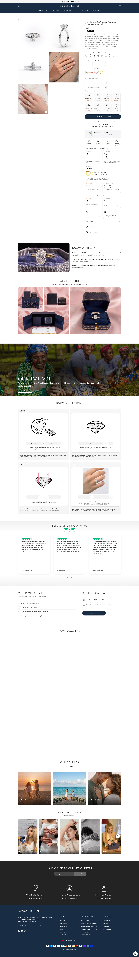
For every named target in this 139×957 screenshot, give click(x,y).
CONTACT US (63, 926)
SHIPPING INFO (85, 920)
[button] (91, 78)
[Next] (46, 99)
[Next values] (111, 497)
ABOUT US (63, 920)
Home (19, 19)
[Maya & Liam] (34, 788)
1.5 (90, 64)
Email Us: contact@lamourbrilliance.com (99, 605)
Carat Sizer (63, 932)
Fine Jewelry (69, 10)
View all (69, 766)
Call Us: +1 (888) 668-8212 (95, 600)
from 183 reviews (69, 531)
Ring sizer (63, 935)
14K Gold (90, 72)
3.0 (104, 64)
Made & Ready (83, 10)
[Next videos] (118, 836)
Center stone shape (96, 52)
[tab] (28, 443)
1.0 (86, 64)
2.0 (95, 64)
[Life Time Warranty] (104, 888)
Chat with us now (94, 613)
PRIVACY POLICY (85, 935)
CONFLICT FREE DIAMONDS (89, 926)
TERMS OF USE (85, 932)
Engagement (43, 10)
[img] (69, 529)
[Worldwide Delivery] (35, 888)
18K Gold (101, 72)
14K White (86, 72)
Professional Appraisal (89, 929)
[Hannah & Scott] (104, 788)
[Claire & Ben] (69, 788)
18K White (97, 72)
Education (95, 10)
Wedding (56, 10)
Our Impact (63, 923)
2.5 (99, 64)
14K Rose (93, 72)
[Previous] (20, 99)
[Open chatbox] (135, 953)
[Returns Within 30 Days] (69, 888)
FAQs (61, 929)
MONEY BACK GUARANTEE (89, 923)
